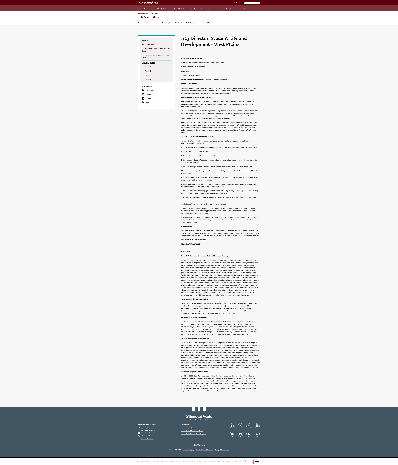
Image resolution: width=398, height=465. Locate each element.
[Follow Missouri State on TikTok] (257, 425)
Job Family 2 (146, 71)
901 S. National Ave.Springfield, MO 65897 (148, 429)
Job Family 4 (146, 79)
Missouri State (142, 23)
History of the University (222, 450)
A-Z (240, 3)
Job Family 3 (146, 75)
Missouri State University (188, 428)
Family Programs (231, 9)
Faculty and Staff (196, 9)
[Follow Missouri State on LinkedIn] (240, 434)
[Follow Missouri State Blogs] (248, 434)
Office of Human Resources (148, 13)
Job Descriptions (148, 17)
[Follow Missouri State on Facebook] (232, 425)
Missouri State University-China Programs (193, 434)
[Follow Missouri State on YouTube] (232, 434)
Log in (235, 3)
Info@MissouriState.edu (148, 433)
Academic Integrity (188, 450)
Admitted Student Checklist (204, 450)
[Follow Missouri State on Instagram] (248, 425)
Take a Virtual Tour (147, 439)
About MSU (143, 9)
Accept (257, 462)
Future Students (161, 9)
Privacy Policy (242, 461)
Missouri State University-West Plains (192, 431)
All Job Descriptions (149, 44)
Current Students (179, 9)
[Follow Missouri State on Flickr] (257, 434)
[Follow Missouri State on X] (240, 425)
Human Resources (154, 23)
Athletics (246, 9)
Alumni (211, 9)
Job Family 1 (146, 67)
